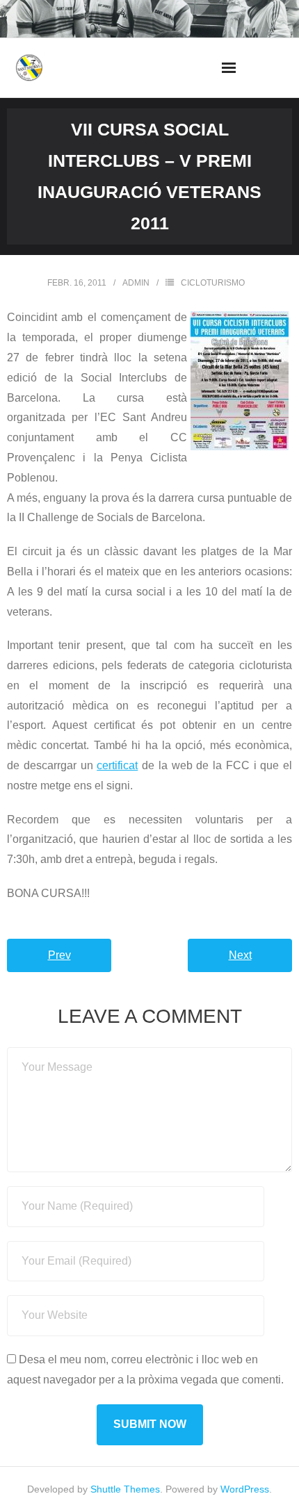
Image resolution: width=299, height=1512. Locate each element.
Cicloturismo (213, 283)
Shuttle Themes (125, 1489)
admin (136, 283)
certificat (117, 765)
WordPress (244, 1489)
